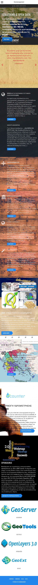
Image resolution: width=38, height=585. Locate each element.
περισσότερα (26, 431)
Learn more (10, 119)
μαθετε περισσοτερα (11, 496)
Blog (22, 579)
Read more (6, 39)
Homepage (11, 579)
